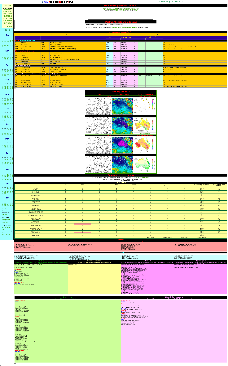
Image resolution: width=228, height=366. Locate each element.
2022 (7, 11)
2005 (4, 22)
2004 (7, 22)
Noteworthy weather (114, 9)
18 (4, 44)
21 (8, 44)
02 (12, 40)
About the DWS (7, 27)
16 (12, 42)
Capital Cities (121, 9)
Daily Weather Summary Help (140, 177)
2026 (4, 10)
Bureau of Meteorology (120, 10)
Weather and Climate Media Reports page (124, 27)
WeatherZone (6, 227)
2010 (7, 18)
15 (10, 42)
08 (10, 41)
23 (12, 44)
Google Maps (6, 219)
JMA (136, 10)
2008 (4, 20)
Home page (7, 5)
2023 (4, 11)
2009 (10, 18)
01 (10, 40)
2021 (10, 11)
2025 (7, 10)
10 (2, 42)
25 (4, 45)
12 (5, 42)
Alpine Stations (135, 9)
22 (10, 44)
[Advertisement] (120, 15)
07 (8, 41)
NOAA (3, 232)
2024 (10, 10)
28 (8, 45)
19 (5, 44)
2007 (7, 20)
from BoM (4, 214)
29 (10, 45)
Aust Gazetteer (6, 221)
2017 (4, 15)
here (165, 34)
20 (7, 44)
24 (2, 45)
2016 (7, 15)
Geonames (5, 222)
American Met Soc (6, 231)
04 (4, 41)
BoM (3, 229)
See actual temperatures (145, 133)
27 (7, 45)
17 (2, 44)
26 (5, 45)
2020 (4, 13)
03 (2, 41)
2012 (10, 17)
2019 (7, 13)
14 (8, 42)
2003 (10, 22)
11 (4, 42)
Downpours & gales (135, 8)
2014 (4, 17)
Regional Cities (128, 9)
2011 (4, 18)
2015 (10, 15)
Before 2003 (7, 24)
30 (12, 45)
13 (7, 42)
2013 (7, 17)
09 (12, 41)
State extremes (106, 9)
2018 (10, 13)
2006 (10, 20)
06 (7, 41)
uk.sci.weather (6, 234)
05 (5, 41)
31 (2, 46)
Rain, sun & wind (126, 8)
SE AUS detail (148, 114)
